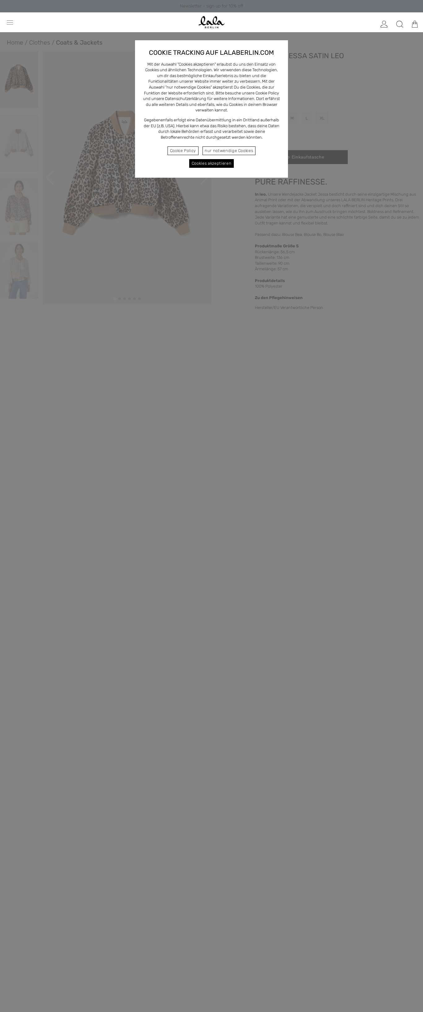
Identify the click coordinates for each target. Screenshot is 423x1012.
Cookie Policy (183, 150)
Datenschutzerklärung (185, 98)
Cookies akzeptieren (211, 163)
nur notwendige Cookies (229, 150)
